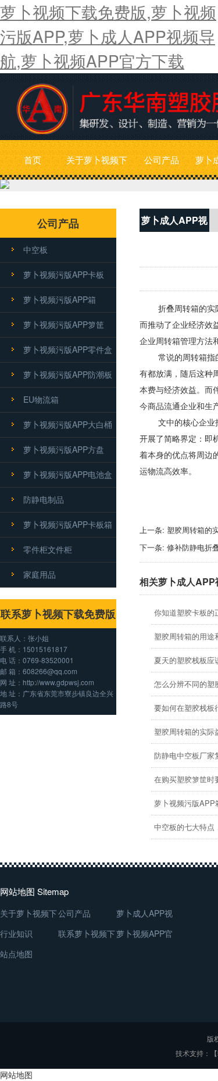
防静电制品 (43, 499)
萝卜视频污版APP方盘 (63, 449)
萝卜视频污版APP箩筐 (63, 324)
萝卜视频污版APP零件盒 (67, 349)
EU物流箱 (41, 399)
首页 (32, 159)
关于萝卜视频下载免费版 (96, 166)
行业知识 (16, 933)
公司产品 (161, 159)
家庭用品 (39, 574)
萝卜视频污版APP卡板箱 (67, 524)
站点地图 (16, 954)
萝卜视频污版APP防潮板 (67, 374)
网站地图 (16, 1074)
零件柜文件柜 (47, 549)
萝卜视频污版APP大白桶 (67, 424)
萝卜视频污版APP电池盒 (67, 474)
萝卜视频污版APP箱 (59, 299)
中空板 (35, 249)
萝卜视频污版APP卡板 (63, 274)
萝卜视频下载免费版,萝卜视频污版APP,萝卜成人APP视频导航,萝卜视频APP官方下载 (108, 36)
